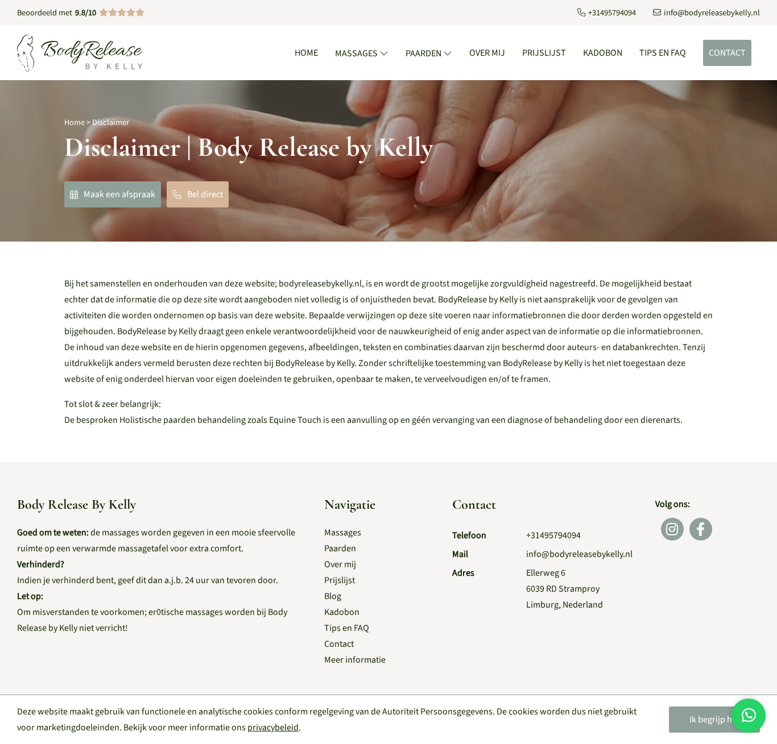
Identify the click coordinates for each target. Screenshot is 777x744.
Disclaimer (110, 122)
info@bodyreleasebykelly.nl (579, 554)
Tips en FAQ (662, 53)
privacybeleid (273, 727)
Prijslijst (544, 53)
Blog (332, 596)
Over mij (487, 53)
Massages (357, 53)
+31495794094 (553, 535)
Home (306, 53)
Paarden (424, 53)
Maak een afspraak (119, 194)
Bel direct (205, 194)
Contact (727, 53)
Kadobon (602, 53)
